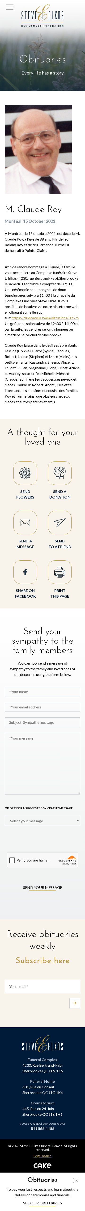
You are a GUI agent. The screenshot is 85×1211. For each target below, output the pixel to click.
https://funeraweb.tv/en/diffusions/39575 (45, 318)
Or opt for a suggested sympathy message (39, 808)
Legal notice (42, 1156)
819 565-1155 (42, 1128)
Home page (32, 6)
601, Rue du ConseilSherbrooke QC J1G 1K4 (42, 1090)
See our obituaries (42, 1203)
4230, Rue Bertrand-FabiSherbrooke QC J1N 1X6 (42, 1068)
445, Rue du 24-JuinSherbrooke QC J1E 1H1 (42, 1111)
